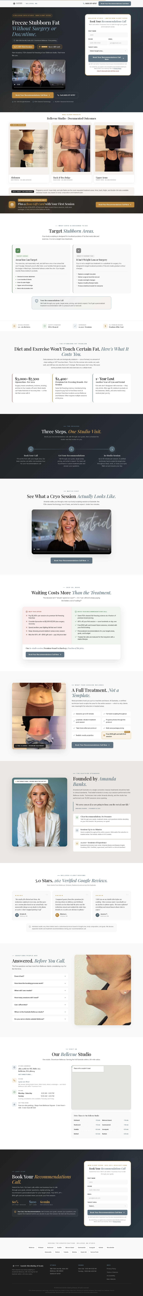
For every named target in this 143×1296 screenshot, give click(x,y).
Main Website (111, 1279)
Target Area (92, 47)
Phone (90, 39)
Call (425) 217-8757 (67, 95)
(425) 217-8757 (23, 1082)
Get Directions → (25, 1074)
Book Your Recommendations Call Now (115, 3)
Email (110, 39)
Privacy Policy (117, 68)
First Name (92, 31)
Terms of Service (112, 1272)
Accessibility (111, 1275)
